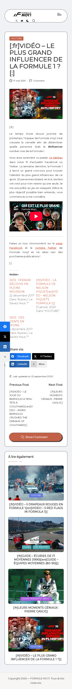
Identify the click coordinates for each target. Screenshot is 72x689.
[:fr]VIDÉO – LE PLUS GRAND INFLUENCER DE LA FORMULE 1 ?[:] (36, 657)
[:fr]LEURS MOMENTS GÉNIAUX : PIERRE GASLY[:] (36, 609)
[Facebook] (5, 327)
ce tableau (56, 157)
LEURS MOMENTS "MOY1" (36, 598)
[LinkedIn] (5, 347)
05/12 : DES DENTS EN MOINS (16, 321)
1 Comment (39, 80)
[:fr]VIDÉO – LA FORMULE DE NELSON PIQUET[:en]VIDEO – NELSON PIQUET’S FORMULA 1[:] (47, 291)
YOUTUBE (16, 38)
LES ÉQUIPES (41, 547)
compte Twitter (46, 247)
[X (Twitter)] (5, 337)
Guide (26, 547)
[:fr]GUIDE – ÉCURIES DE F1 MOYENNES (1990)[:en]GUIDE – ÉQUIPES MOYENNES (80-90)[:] (36, 559)
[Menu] (59, 14)
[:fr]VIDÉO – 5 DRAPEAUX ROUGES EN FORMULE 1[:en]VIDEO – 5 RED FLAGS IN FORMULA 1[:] (36, 508)
